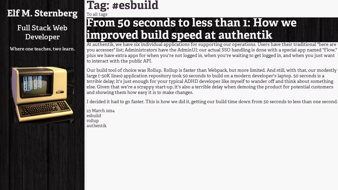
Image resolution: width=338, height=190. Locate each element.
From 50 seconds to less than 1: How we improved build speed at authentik (192, 29)
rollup (93, 121)
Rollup (154, 70)
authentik (103, 45)
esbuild (94, 116)
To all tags (97, 14)
